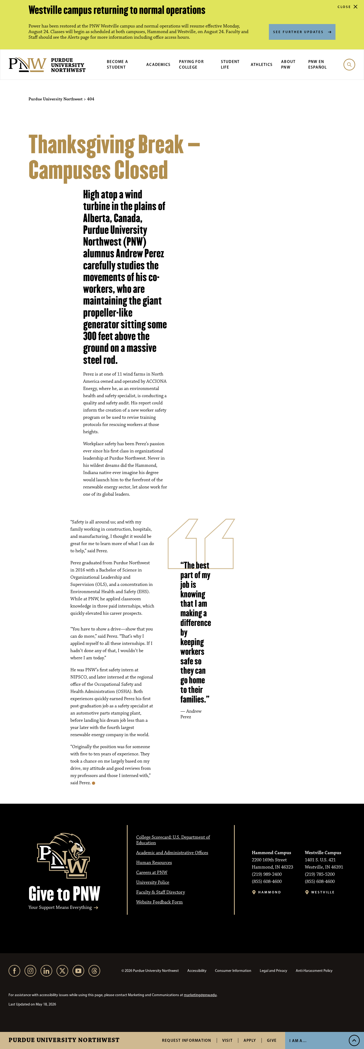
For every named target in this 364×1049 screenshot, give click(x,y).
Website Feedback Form (159, 902)
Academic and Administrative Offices (172, 853)
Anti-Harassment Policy (314, 970)
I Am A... (298, 1040)
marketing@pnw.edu (200, 995)
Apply (250, 1040)
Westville (323, 892)
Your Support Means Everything (60, 907)
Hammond (269, 892)
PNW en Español (317, 64)
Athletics (262, 64)
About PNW (288, 64)
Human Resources (154, 863)
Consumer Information (233, 970)
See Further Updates (298, 32)
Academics (158, 64)
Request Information (186, 1040)
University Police (152, 882)
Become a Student (117, 64)
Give (272, 1040)
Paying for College (191, 64)
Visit (227, 1040)
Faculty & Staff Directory (160, 892)
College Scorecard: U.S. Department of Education (173, 840)
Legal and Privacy (273, 970)
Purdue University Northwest (64, 1040)
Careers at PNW (151, 873)
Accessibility (197, 970)
